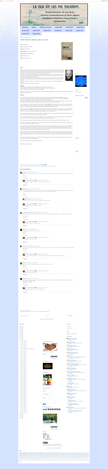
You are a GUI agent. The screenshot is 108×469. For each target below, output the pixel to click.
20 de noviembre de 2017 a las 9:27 (42, 203)
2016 (21, 413)
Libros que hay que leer (72, 368)
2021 (21, 333)
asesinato (28, 452)
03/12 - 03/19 (23, 397)
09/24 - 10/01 (23, 357)
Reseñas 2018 (25, 30)
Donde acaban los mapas (68, 459)
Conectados (42, 166)
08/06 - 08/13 (23, 367)
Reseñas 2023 (79, 30)
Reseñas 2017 (80, 27)
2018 (21, 337)
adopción (21, 459)
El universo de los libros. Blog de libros (75, 410)
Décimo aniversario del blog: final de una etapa (75, 401)
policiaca (43, 452)
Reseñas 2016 (69, 27)
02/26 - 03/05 (23, 400)
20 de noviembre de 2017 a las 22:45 (42, 221)
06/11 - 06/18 (23, 379)
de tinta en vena (71, 396)
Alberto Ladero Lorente (29, 166)
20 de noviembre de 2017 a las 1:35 (32, 172)
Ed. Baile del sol (79, 459)
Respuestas (26, 178)
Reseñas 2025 (36, 34)
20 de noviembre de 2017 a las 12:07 (31, 229)
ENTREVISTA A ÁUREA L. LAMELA (73, 353)
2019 (21, 336)
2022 (21, 332)
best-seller (46, 460)
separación (54, 459)
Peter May (77, 458)
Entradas (69, 326)
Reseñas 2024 (25, 34)
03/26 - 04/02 (23, 394)
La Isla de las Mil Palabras (30, 180)
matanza (67, 460)
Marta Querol (20, 460)
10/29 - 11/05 (23, 353)
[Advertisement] (81, 54)
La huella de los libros (72, 378)
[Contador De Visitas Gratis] (54, 356)
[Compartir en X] (44, 164)
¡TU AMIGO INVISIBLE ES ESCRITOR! (74, 404)
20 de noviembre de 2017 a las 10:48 (41, 212)
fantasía (49, 166)
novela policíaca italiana (83, 460)
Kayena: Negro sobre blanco (73, 403)
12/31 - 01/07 (23, 340)
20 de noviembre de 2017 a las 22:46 (42, 237)
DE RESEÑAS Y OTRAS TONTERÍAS (73, 346)
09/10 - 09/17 (23, 360)
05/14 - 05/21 (23, 384)
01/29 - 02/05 (23, 406)
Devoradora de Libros (72, 400)
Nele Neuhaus (68, 458)
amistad (56, 452)
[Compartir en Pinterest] (46, 164)
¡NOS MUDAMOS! (71, 394)
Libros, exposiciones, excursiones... (74, 371)
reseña (55, 166)
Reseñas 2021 (58, 30)
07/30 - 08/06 (23, 369)
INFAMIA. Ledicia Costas (72, 397)
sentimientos (27, 458)
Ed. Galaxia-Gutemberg (85, 459)
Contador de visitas (54, 357)
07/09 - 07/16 (23, 373)
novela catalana (77, 460)
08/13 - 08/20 (23, 366)
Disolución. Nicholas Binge (72, 339)
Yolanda (24, 172)
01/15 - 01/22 (23, 409)
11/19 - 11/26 (23, 347)
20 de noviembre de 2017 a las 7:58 (34, 188)
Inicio (47, 315)
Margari (24, 262)
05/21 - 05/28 (23, 383)
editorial (61, 460)
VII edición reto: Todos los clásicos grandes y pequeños (76, 372)
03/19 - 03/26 (23, 396)
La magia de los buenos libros (73, 363)
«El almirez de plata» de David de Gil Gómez (75, 361)
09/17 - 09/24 (23, 359)
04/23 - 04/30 (23, 389)
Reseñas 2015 (58, 27)
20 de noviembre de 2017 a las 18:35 (32, 262)
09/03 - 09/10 (23, 362)
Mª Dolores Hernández (26, 460)
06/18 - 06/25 (23, 377)
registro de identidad (54, 429)
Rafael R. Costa (81, 458)
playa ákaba (37, 459)
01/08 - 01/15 (23, 410)
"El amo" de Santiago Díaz (72, 369)
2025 (21, 327)
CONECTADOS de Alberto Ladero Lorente (27, 348)
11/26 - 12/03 (23, 346)
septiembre (31, 458)
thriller (38, 452)
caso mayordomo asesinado (52, 460)
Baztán (44, 458)
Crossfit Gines (54, 358)
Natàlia (24, 229)
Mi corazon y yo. (71, 407)
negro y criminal (71, 460)
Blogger (63, 459)
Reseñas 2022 (68, 30)
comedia (58, 460)
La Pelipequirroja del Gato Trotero (29, 212)
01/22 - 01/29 (23, 407)
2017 (24, 166)
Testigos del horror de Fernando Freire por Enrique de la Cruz (77, 390)
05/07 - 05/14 (23, 386)
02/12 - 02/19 (23, 403)
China (46, 458)
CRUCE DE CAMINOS (71, 389)
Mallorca (64, 458)
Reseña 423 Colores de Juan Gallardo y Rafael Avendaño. (77, 408)
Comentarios (70, 328)
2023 (21, 330)
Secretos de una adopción (33, 460)
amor (34, 166)
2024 (21, 329)
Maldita (61, 458)
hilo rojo (52, 166)
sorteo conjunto (59, 459)
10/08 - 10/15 (23, 356)
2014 (21, 416)
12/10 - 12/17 (23, 343)
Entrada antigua (69, 315)
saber (51, 459)
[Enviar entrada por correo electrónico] (40, 164)
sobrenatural (37, 458)
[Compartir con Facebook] (45, 164)
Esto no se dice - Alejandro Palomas (73, 383)
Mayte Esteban (25, 188)
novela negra (50, 452)
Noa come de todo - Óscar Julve (73, 411)
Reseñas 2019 (36, 30)
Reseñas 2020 (47, 30)
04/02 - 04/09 (23, 393)
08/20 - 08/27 (23, 364)
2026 (21, 326)
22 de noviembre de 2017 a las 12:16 (33, 278)
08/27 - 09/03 (23, 363)
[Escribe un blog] (43, 164)
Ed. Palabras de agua (51, 458)
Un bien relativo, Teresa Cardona (73, 387)
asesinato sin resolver (41, 460)
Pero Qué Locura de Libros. (73, 352)
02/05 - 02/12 (23, 404)
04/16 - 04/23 (23, 390)
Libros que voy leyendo (72, 360)
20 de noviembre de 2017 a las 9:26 (42, 180)
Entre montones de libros (72, 338)
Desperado (24, 278)
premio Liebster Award (43, 459)
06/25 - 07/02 (23, 376)
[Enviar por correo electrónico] (42, 164)
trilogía (41, 458)
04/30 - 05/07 (23, 387)
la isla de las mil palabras (26, 459)
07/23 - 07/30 (23, 370)
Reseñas (34, 27)
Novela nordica (73, 458)
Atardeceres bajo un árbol (72, 393)
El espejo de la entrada (72, 345)
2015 (21, 415)
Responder (24, 176)
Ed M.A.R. (74, 459)
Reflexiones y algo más (45, 27)
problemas (48, 459)
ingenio (64, 460)
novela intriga (32, 459)
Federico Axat (57, 458)
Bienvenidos (25, 27)
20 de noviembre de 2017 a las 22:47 (42, 254)
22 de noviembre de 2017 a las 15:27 (42, 287)
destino (46, 166)
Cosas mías (70, 386)
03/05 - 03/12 (23, 399)
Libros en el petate (71, 375)
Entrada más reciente (24, 315)
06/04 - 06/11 (23, 380)
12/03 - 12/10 (23, 344)
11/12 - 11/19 (23, 350)
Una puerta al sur (87, 458)
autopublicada (37, 166)
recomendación (21, 458)
